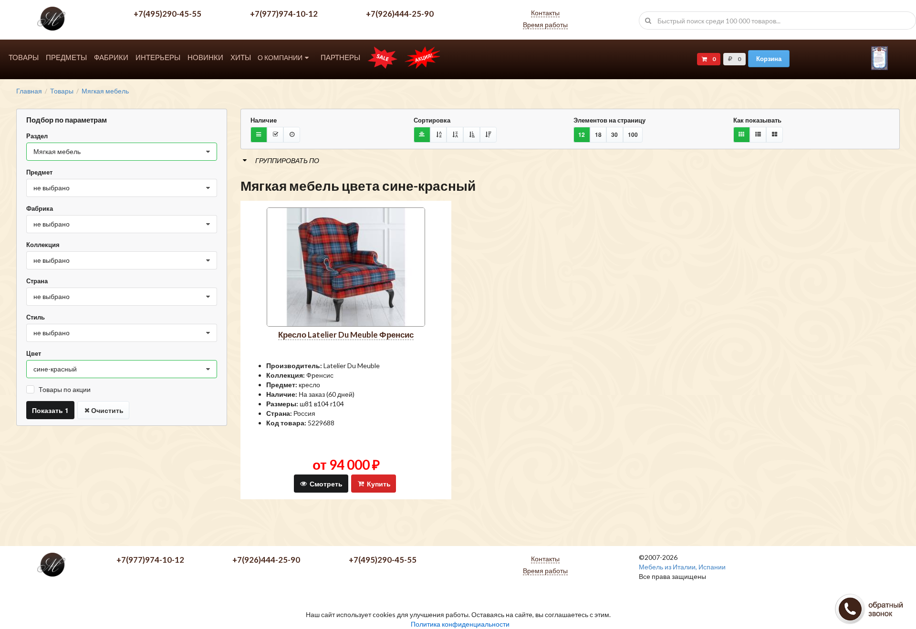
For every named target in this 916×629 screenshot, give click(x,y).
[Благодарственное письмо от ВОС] (879, 67)
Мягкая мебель (105, 91)
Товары (24, 57)
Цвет (33, 353)
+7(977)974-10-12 (284, 14)
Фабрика (39, 208)
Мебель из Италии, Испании (682, 567)
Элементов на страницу (609, 120)
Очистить (107, 410)
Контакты (545, 13)
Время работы (545, 25)
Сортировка (432, 120)
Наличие (263, 120)
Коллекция (43, 244)
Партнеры (340, 57)
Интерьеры (157, 57)
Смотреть (325, 483)
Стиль (35, 317)
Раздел (37, 136)
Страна (37, 281)
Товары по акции (65, 389)
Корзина (768, 58)
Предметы (66, 57)
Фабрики (111, 57)
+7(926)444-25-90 (400, 14)
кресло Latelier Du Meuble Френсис (346, 335)
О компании (280, 57)
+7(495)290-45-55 (167, 14)
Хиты (240, 57)
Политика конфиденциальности (460, 624)
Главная (29, 91)
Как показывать (757, 120)
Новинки (205, 57)
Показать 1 (50, 410)
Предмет (39, 172)
